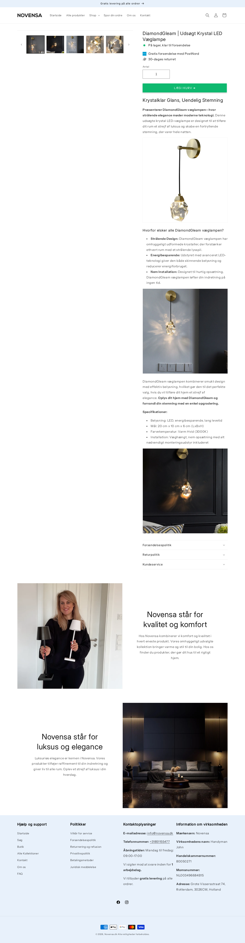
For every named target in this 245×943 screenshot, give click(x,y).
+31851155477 (160, 841)
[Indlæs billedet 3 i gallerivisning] (75, 44)
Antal (146, 66)
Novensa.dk (111, 934)
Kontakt (22, 860)
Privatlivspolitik (80, 853)
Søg (19, 840)
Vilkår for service (81, 833)
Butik (20, 846)
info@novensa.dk (160, 833)
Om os (21, 867)
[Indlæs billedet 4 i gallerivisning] (95, 44)
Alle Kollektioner (28, 853)
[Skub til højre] (129, 44)
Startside (23, 833)
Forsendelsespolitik (83, 840)
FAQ (20, 873)
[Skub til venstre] (21, 44)
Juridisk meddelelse (83, 867)
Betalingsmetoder (82, 860)
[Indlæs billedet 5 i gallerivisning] (115, 44)
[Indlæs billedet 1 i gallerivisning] (35, 44)
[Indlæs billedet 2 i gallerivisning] (55, 44)
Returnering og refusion (85, 846)
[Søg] (207, 15)
